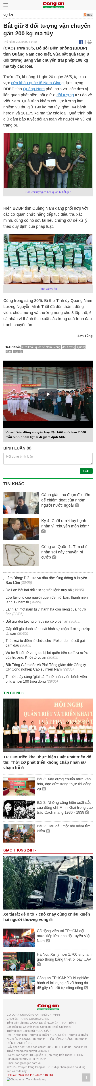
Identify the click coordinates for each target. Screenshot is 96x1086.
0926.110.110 (26, 1075)
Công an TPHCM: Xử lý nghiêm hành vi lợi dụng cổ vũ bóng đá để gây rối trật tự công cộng (63, 983)
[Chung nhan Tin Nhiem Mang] (26, 1079)
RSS (89, 14)
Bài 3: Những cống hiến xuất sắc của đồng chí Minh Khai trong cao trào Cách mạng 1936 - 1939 (65, 807)
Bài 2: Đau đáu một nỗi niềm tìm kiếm (63, 828)
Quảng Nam (34, 89)
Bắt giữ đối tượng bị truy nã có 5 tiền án (37, 621)
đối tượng (65, 95)
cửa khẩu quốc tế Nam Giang (37, 83)
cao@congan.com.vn (28, 1063)
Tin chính (13, 693)
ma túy (18, 351)
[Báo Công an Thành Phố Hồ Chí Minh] (53, 4)
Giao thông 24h (19, 850)
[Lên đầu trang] (86, 1077)
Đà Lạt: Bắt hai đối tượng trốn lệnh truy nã (39, 590)
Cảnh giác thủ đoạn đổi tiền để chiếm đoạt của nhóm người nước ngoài (65, 500)
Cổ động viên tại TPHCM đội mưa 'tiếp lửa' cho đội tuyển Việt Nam (63, 936)
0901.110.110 (44, 1075)
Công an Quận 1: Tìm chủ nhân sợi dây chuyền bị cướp (64, 551)
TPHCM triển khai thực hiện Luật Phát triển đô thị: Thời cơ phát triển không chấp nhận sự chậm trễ (47, 762)
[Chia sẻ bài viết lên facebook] (81, 42)
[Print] (90, 42)
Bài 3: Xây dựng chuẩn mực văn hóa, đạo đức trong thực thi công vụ (64, 784)
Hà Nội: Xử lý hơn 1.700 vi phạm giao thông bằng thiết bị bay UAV (64, 956)
